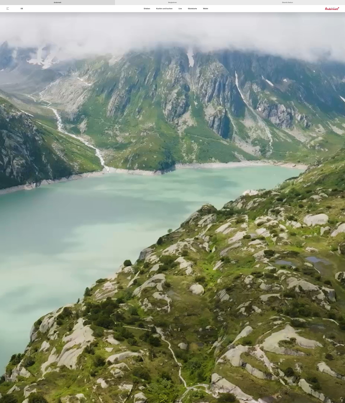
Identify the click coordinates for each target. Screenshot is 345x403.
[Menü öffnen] (7, 8)
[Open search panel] (12, 8)
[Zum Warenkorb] (16, 8)
